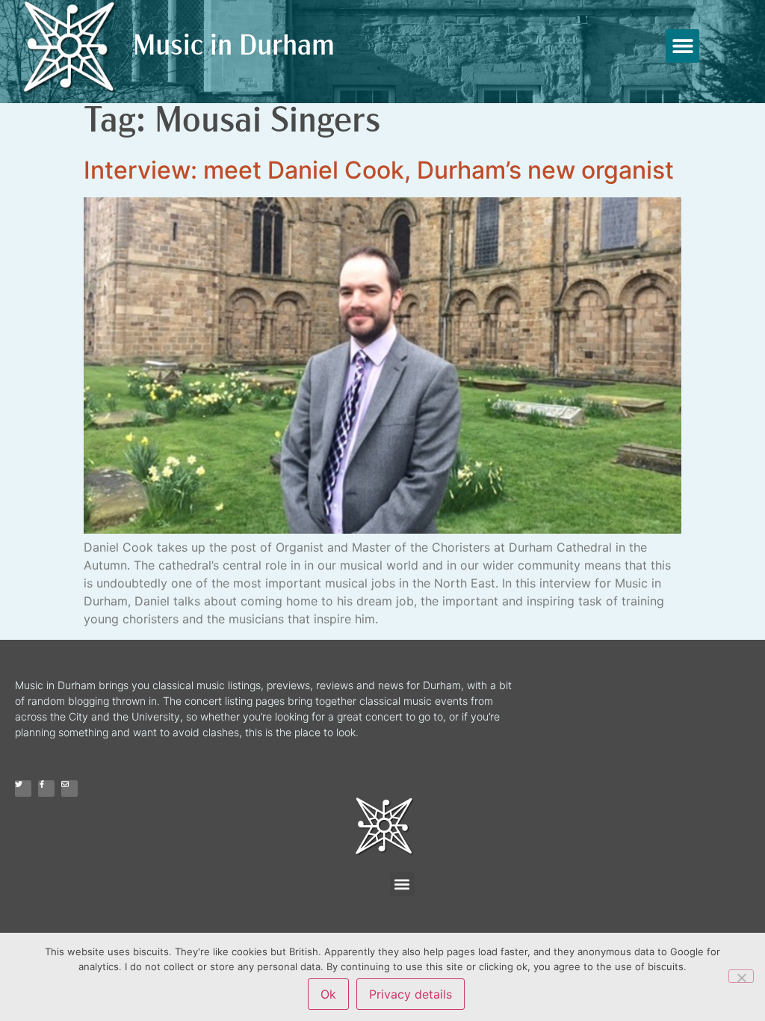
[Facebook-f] (46, 788)
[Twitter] (23, 788)
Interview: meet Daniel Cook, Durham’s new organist (379, 170)
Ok (328, 994)
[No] (741, 976)
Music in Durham (234, 47)
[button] (682, 46)
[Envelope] (69, 788)
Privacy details (410, 994)
